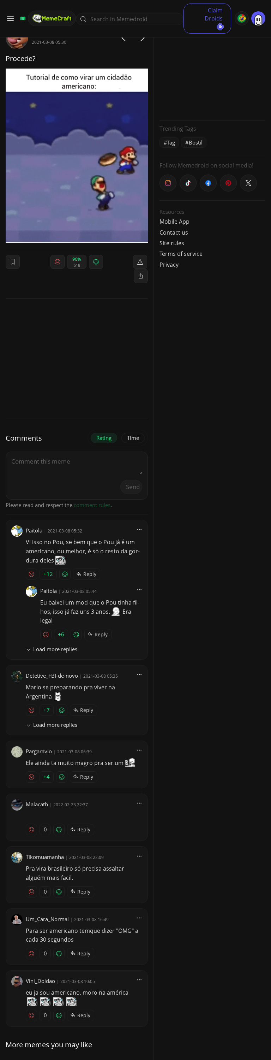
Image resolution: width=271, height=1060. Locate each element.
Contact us (173, 232)
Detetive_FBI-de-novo (51, 675)
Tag (171, 142)
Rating (104, 437)
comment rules (92, 504)
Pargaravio (38, 751)
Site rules (171, 243)
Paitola (34, 530)
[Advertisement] (212, 70)
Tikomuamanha (44, 856)
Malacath (36, 804)
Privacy (169, 265)
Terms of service (181, 254)
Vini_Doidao (40, 980)
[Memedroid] (21, 18)
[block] (141, 276)
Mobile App (174, 221)
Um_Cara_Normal (47, 919)
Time (133, 437)
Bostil (196, 142)
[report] (140, 262)
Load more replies (55, 649)
